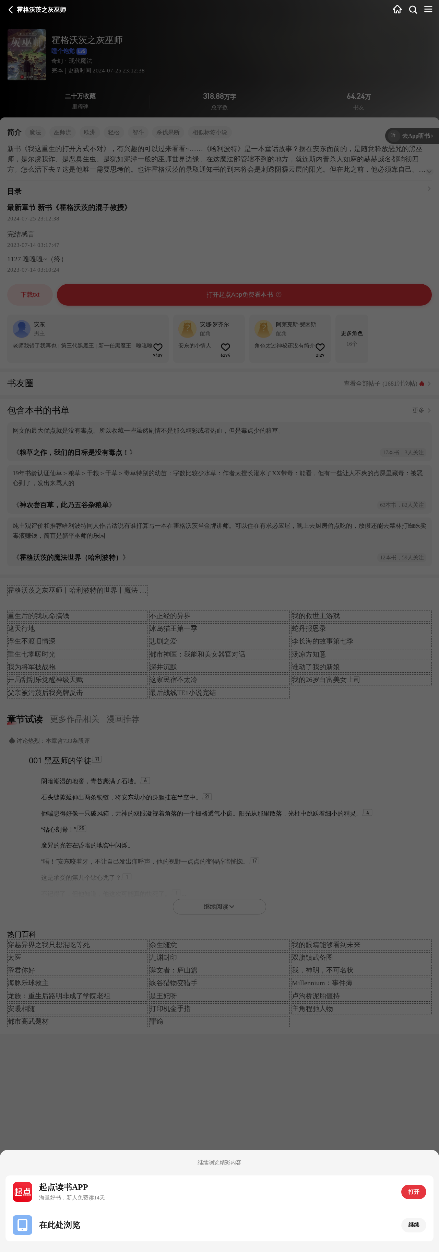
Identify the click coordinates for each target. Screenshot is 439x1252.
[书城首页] (397, 10)
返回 (10, 9)
